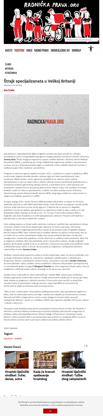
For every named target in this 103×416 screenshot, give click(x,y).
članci (8, 64)
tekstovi (19, 50)
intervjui (9, 68)
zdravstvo (8, 338)
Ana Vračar (9, 90)
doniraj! (76, 50)
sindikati (18, 338)
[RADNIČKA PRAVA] (51, 22)
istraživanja (11, 72)
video (29, 50)
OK (50, 411)
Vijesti (8, 50)
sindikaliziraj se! (60, 50)
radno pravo (41, 50)
